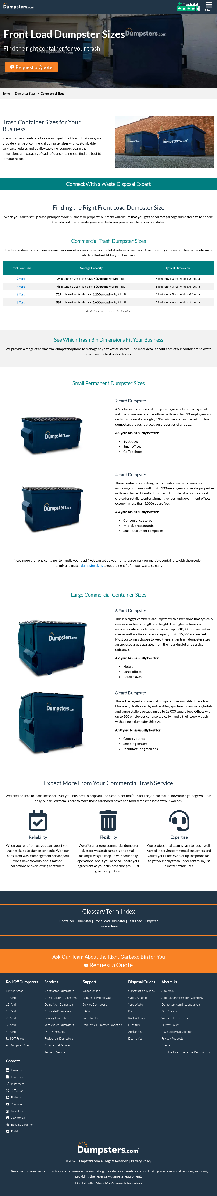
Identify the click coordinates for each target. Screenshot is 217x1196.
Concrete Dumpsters (58, 1011)
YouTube (16, 1104)
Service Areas (14, 991)
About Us (167, 991)
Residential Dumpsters (59, 1038)
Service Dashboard (95, 1004)
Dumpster (84, 921)
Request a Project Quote (98, 997)
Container (66, 921)
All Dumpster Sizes (17, 1045)
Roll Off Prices (15, 1038)
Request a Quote (34, 67)
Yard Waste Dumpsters (59, 1025)
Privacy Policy (170, 1025)
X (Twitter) (17, 1090)
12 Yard (11, 1004)
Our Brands (169, 1011)
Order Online (91, 991)
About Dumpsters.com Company (182, 997)
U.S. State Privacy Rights (176, 1031)
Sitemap (166, 1045)
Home (6, 93)
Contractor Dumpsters (59, 991)
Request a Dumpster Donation (102, 1025)
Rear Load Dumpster (143, 921)
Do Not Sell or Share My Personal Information (108, 1183)
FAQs (86, 1011)
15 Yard (11, 1011)
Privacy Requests (172, 1038)
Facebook (17, 1077)
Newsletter (18, 1111)
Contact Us (18, 1117)
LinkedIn (16, 1070)
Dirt (131, 1011)
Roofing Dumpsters (57, 1018)
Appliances (135, 1031)
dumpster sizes (92, 565)
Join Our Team (92, 1018)
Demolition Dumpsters (59, 1004)
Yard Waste (135, 1004)
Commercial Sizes (52, 93)
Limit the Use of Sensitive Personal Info (186, 1052)
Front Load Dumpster (109, 921)
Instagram (17, 1083)
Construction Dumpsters (61, 997)
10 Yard (11, 997)
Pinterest (17, 1097)
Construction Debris (141, 991)
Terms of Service (55, 1052)
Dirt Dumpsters (55, 1031)
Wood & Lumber (139, 997)
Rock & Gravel (137, 1018)
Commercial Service (57, 1045)
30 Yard (11, 1025)
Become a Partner (22, 1124)
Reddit (15, 1131)
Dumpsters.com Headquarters (180, 1004)
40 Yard (11, 1031)
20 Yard (11, 1018)
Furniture (134, 1025)
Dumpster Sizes (25, 93)
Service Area (109, 926)
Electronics (135, 1038)
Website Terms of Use (175, 1018)
